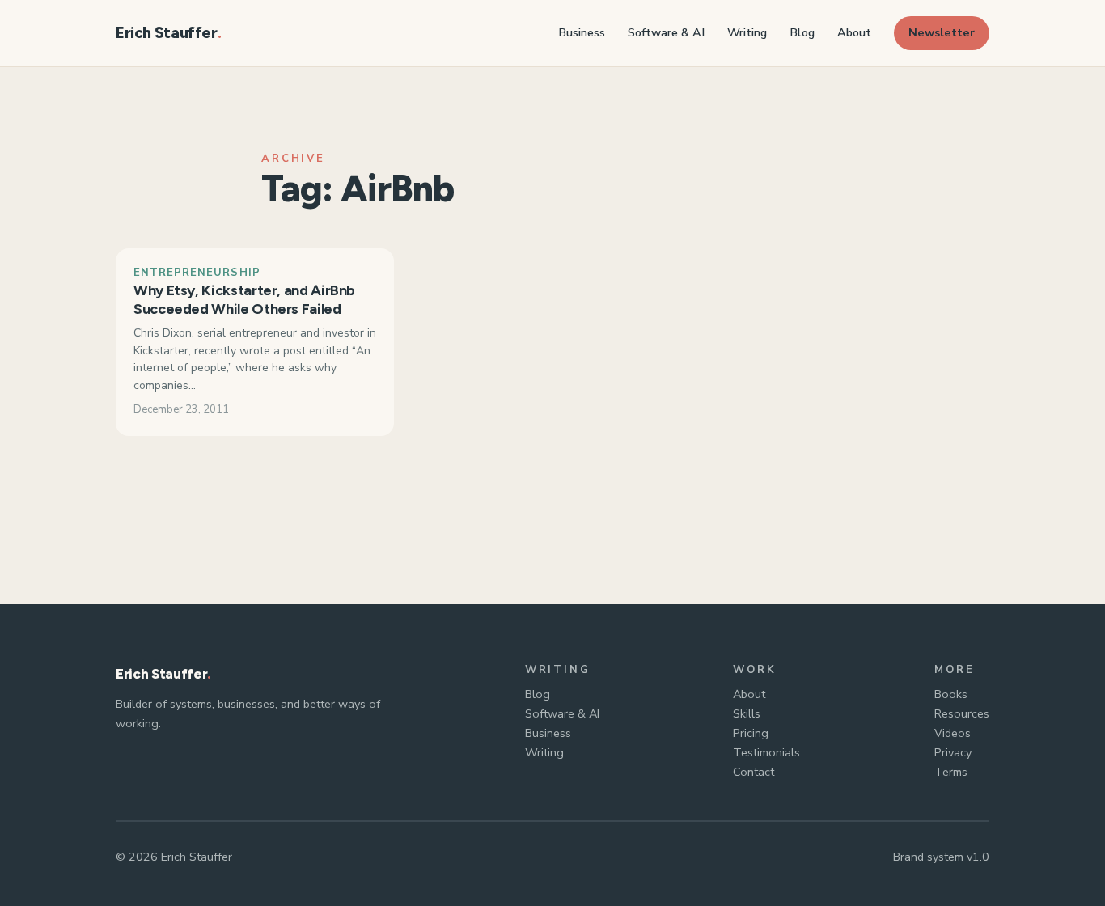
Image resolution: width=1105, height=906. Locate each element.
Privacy (953, 752)
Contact (753, 772)
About (749, 694)
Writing (544, 752)
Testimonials (766, 752)
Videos (952, 733)
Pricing (750, 733)
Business (548, 733)
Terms (950, 772)
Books (950, 694)
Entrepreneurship (196, 272)
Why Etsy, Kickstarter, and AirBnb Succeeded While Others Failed (244, 300)
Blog (537, 694)
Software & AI (562, 713)
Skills (746, 713)
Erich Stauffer (167, 32)
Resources (961, 713)
